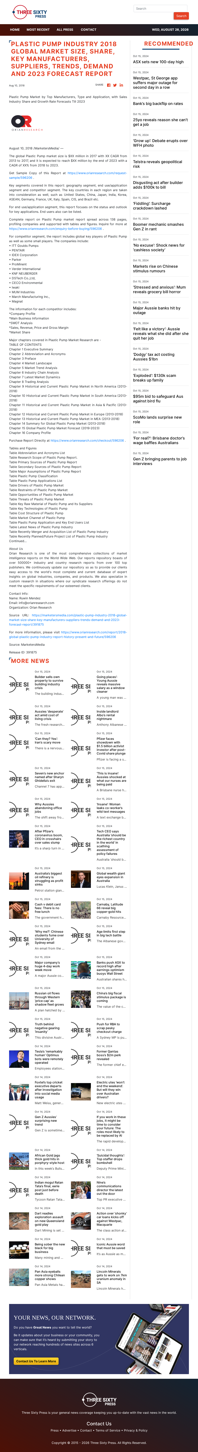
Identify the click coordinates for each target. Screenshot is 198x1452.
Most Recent (38, 30)
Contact (88, 30)
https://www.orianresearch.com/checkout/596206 (87, 440)
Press (55, 1430)
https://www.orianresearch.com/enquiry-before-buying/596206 (55, 229)
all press (65, 30)
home (15, 30)
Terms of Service (108, 1430)
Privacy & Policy (136, 1430)
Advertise (69, 1430)
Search (181, 16)
